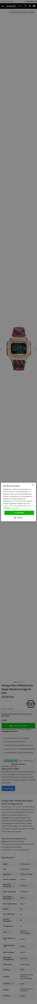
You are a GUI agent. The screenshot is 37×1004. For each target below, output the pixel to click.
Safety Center (26, 506)
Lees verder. (15, 508)
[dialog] (18, 502)
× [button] (33, 485)
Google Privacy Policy (10, 506)
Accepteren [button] (19, 513)
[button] (18, 517)
